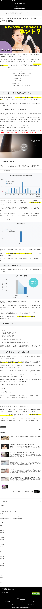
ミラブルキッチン (34, 601)
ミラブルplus (21, 601)
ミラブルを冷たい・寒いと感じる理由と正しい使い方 (21, 73)
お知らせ (1, 575)
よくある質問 (7, 602)
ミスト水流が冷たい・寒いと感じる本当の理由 (21, 75)
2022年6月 (2, 544)
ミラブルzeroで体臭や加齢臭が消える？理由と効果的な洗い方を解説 (11, 518)
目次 (19, 71)
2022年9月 (2, 537)
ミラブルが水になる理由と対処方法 (18, 81)
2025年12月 (2, 525)
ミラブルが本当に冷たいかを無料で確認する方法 (21, 85)
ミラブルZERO (7, 601)
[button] (41, 501)
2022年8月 (2, 539)
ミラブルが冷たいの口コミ (16, 83)
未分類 (1, 582)
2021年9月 (2, 553)
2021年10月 (2, 551)
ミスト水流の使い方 (17, 78)
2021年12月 (2, 546)
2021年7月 (2, 556)
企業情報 (21, 602)
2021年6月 (2, 558)
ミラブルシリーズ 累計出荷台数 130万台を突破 (8, 511)
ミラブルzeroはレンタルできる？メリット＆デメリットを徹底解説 (11, 516)
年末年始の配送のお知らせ (4, 513)
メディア (1, 579)
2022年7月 (2, 542)
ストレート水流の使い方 (18, 80)
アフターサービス (31, 604)
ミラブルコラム (3, 426)
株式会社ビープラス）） (21, 379)
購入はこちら (11, 604)
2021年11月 (2, 549)
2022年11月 (2, 532)
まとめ (13, 86)
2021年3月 (2, 565)
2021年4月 (2, 563)
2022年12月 (2, 530)
